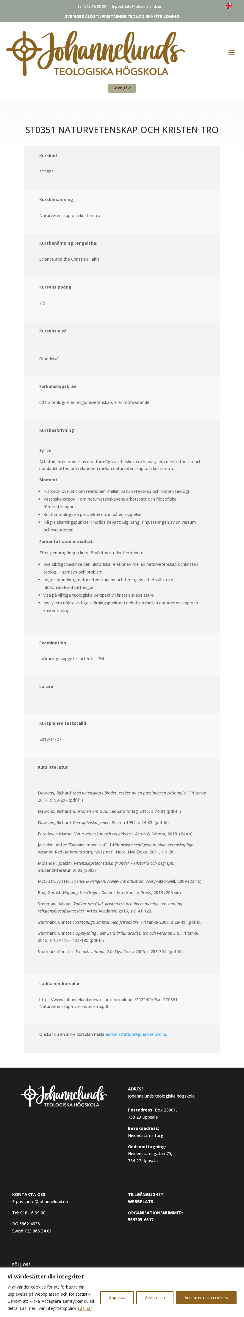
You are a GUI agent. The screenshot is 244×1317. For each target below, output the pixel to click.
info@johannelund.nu (143, 6)
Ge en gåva (122, 87)
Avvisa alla (155, 1297)
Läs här (85, 1308)
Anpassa (117, 1297)
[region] (122, 1292)
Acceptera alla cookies (206, 1297)
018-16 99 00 (95, 6)
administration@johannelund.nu (136, 1034)
